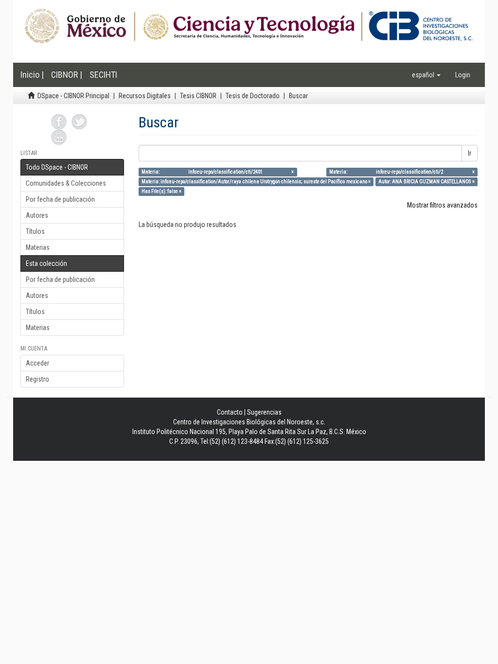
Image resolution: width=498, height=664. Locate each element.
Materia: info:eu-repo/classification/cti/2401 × (218, 172)
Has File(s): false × (161, 191)
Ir (469, 153)
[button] (426, 75)
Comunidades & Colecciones (66, 183)
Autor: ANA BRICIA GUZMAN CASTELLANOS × (426, 181)
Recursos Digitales (145, 96)
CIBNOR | (66, 75)
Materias (38, 247)
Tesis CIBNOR (198, 96)
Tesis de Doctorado (253, 96)
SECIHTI (103, 75)
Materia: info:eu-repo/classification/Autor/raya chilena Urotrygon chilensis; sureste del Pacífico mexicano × (256, 181)
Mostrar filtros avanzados (442, 205)
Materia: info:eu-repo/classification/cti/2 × (402, 172)
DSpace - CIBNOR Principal (73, 96)
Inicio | (32, 75)
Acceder (37, 363)
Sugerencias (264, 412)
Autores (37, 215)
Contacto (230, 412)
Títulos (35, 231)
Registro (37, 379)
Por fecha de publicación (60, 199)
